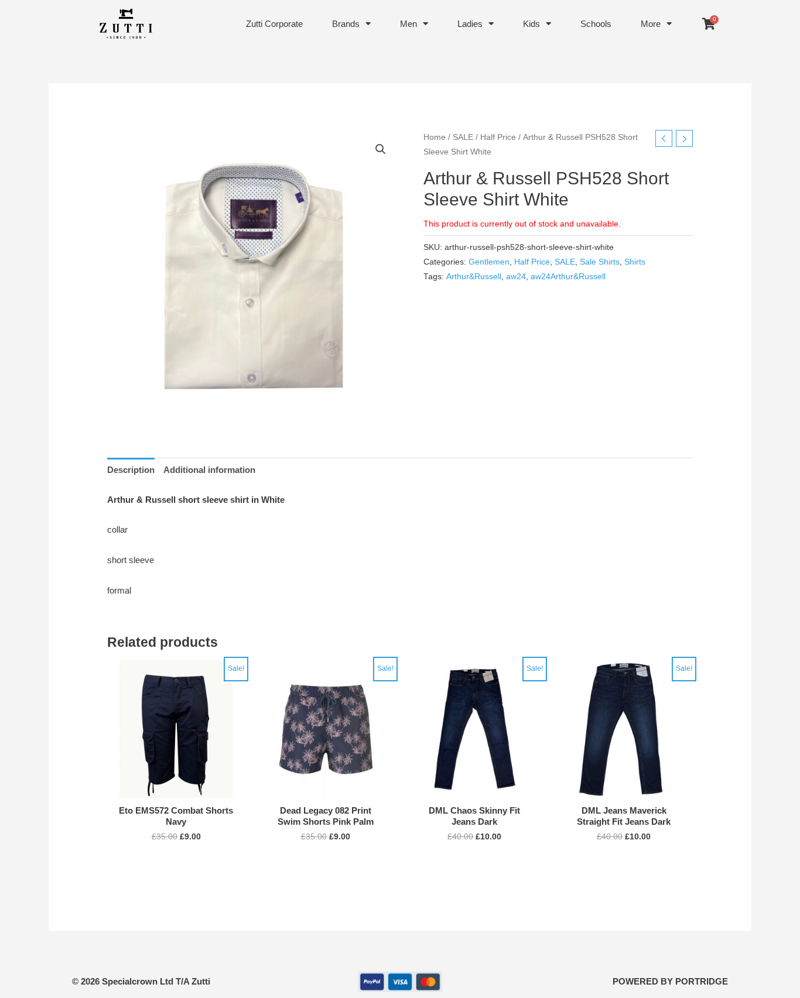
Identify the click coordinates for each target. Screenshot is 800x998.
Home (434, 137)
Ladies (470, 24)
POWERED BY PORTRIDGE (670, 981)
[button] (380, 149)
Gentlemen (489, 262)
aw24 (516, 276)
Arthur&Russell (473, 276)
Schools (595, 24)
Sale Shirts (600, 262)
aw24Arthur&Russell (568, 276)
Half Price (498, 137)
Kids (531, 24)
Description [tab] (131, 470)
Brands (346, 24)
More (651, 24)
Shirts (634, 262)
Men (408, 24)
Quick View (176, 788)
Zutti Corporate (274, 24)
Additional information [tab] (209, 470)
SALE (463, 137)
